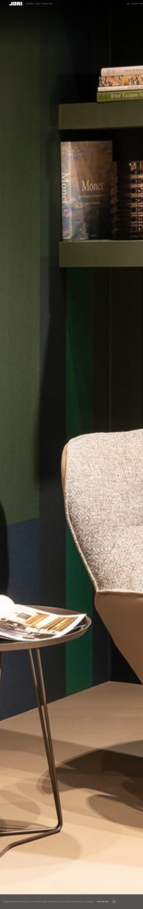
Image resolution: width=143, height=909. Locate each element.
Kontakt (134, 4)
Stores (37, 4)
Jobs (128, 4)
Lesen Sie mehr (103, 902)
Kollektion (30, 4)
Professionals (47, 4)
